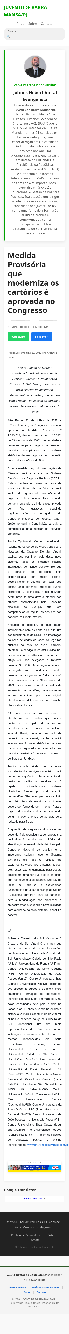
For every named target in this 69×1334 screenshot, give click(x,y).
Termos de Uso (17, 1287)
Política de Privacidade (26, 1235)
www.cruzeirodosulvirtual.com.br (47, 1144)
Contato (47, 24)
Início (21, 24)
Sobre (32, 24)
